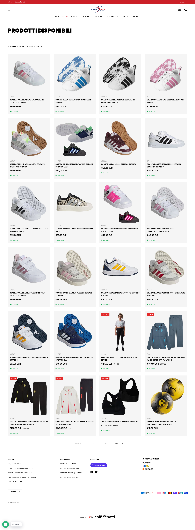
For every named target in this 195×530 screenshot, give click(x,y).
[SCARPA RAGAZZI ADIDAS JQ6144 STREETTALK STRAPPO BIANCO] (29, 203)
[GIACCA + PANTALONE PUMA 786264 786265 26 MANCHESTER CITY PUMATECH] (166, 332)
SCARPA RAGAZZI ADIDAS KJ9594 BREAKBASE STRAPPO (166, 294)
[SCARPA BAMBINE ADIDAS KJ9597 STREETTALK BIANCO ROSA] (166, 203)
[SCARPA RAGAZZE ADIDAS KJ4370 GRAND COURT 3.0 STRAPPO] (29, 75)
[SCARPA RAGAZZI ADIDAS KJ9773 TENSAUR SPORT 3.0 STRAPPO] (29, 268)
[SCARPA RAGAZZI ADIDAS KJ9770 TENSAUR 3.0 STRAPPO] (120, 268)
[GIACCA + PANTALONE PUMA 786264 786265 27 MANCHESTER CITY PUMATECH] (29, 396)
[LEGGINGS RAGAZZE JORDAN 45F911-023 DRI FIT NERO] (120, 332)
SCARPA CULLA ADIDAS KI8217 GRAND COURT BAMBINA (165, 101)
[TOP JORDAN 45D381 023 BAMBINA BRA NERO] (120, 396)
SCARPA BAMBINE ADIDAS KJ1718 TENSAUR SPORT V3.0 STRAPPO (27, 165)
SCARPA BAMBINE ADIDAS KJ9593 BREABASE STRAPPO (74, 294)
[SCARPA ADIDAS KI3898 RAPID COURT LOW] (120, 139)
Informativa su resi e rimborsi (71, 477)
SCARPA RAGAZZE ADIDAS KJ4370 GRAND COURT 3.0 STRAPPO (27, 101)
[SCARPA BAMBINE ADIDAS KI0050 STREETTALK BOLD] (75, 203)
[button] (185, 9)
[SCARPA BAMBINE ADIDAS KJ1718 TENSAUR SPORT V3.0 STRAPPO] (29, 139)
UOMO (74, 16)
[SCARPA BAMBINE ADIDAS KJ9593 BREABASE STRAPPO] (75, 268)
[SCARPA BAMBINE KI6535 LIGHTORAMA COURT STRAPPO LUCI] (120, 203)
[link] (76, 443)
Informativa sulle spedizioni (71, 473)
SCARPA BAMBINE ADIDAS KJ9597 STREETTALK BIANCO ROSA (160, 229)
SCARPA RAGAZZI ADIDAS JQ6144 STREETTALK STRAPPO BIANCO (29, 229)
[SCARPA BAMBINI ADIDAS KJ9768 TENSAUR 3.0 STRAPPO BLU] (75, 332)
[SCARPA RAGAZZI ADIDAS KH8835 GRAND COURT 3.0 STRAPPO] (166, 139)
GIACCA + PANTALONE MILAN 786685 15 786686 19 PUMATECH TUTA (75, 422)
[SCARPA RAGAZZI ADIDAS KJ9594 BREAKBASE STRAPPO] (166, 268)
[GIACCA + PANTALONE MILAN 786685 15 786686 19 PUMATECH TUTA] (75, 396)
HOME (56, 16)
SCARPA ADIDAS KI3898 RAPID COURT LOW (118, 164)
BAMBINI (98, 16)
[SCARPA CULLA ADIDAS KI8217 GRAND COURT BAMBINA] (166, 75)
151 (106, 443)
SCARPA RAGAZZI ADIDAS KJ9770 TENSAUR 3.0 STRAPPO (120, 294)
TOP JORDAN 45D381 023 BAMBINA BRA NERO (119, 421)
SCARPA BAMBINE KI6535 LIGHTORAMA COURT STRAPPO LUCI (120, 229)
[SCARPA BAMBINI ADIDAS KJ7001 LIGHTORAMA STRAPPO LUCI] (75, 139)
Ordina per (12, 46)
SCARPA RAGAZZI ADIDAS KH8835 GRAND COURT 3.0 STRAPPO (164, 165)
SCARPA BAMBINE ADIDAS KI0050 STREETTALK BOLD (74, 229)
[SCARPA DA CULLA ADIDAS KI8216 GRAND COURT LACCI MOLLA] (120, 75)
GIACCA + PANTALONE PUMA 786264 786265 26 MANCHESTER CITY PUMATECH (166, 358)
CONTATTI (136, 16)
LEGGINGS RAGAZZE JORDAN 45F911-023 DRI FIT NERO (119, 358)
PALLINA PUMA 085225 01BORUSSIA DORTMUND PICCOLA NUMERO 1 (161, 422)
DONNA (85, 16)
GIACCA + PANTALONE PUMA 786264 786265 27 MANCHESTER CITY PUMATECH (29, 422)
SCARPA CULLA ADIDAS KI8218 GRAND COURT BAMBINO (74, 101)
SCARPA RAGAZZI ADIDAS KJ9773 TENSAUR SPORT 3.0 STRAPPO (27, 294)
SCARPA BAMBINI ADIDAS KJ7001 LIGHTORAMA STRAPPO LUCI (74, 165)
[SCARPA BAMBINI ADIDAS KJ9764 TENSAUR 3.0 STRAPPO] (29, 332)
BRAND (126, 16)
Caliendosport (16, 502)
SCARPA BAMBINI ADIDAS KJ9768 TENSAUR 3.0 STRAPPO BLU (74, 358)
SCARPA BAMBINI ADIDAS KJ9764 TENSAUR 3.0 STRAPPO (29, 358)
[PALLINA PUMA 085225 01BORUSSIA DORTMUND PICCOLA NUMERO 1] (166, 396)
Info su (16, 2)
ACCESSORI (112, 16)
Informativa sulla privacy (69, 468)
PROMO (65, 16)
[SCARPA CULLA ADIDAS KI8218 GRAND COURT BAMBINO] (75, 75)
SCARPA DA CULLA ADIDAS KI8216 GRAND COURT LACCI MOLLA (118, 101)
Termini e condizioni (68, 464)
